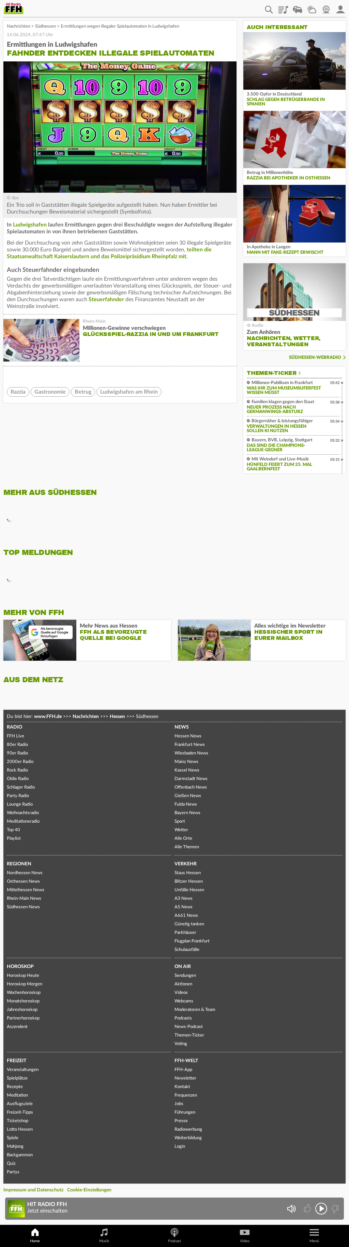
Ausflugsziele (20, 1104)
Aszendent (17, 1027)
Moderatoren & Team (194, 1010)
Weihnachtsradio (23, 813)
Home (35, 1241)
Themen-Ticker (272, 373)
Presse (181, 1121)
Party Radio (18, 796)
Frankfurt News (189, 745)
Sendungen (185, 975)
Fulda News (185, 804)
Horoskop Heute (23, 975)
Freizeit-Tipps (20, 1112)
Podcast (174, 1241)
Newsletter (185, 1078)
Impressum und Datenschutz (33, 1190)
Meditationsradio (23, 821)
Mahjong (15, 1146)
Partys (13, 1172)
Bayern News (187, 813)
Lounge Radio (20, 804)
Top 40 (13, 830)
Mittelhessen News (25, 890)
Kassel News (186, 770)
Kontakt (182, 1087)
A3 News (183, 898)
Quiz (11, 1163)
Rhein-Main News (24, 898)
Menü (314, 1241)
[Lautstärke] (291, 1209)
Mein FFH (340, 7)
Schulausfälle (186, 950)
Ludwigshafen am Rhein (129, 392)
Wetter (312, 7)
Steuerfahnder (106, 299)
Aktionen (183, 984)
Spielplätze (17, 1078)
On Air (182, 966)
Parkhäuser (185, 932)
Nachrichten (18, 26)
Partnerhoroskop (23, 1018)
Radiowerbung (188, 1129)
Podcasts (183, 1018)
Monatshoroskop (23, 1001)
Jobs (178, 1104)
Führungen (184, 1112)
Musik (104, 1241)
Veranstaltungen (23, 1070)
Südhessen (45, 26)
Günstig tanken (189, 924)
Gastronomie (50, 392)
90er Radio (17, 753)
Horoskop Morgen (24, 984)
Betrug (83, 392)
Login (179, 1146)
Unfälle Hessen (189, 890)
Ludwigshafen (30, 225)
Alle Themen (186, 847)
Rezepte (15, 1087)
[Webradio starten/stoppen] (321, 1209)
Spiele (12, 1138)
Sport (179, 821)
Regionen (19, 864)
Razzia (18, 392)
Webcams (183, 1001)
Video (244, 1241)
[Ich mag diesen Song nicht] (334, 1209)
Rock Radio (17, 770)
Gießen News (187, 796)
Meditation (17, 1095)
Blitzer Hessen (188, 881)
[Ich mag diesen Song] (308, 1209)
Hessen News (187, 736)
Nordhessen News (25, 873)
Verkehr (185, 864)
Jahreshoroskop (22, 1010)
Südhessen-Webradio (315, 357)
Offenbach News (190, 787)
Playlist (283, 7)
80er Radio (17, 745)
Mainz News (186, 762)
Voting (180, 1044)
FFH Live (15, 736)
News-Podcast (188, 1027)
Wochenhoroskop (24, 993)
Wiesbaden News (191, 753)
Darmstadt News (191, 779)
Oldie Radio (18, 779)
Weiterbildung (188, 1138)
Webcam (326, 7)
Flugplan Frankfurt (192, 941)
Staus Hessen (187, 873)
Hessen (117, 716)
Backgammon (20, 1155)
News (181, 727)
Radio (14, 727)
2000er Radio (20, 762)
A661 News (186, 915)
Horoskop (20, 966)
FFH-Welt (186, 1060)
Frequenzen (185, 1095)
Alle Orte (183, 838)
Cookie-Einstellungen (89, 1190)
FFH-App (183, 1070)
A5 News (183, 907)
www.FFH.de (48, 716)
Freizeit (16, 1060)
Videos (181, 993)
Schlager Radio (21, 787)
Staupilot (297, 7)
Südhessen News (23, 907)
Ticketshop (17, 1121)
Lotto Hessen (20, 1129)
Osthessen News (23, 881)
